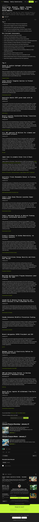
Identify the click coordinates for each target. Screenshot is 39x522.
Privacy (19, 515)
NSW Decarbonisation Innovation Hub (10, 192)
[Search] (25, 2)
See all (4, 501)
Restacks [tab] (8, 462)
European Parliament (6, 271)
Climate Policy (5, 5)
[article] (19, 480)
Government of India (6, 95)
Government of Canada (7, 295)
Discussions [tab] (9, 474)
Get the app (24, 517)
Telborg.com (13, 412)
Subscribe (31, 1)
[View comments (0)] (6, 20)
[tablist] (6, 462)
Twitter (19, 412)
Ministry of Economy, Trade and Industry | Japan (12, 172)
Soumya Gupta (6, 16)
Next (34, 455)
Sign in (36, 1)
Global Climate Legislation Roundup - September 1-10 (14, 477)
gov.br (3, 346)
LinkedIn (23, 412)
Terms (22, 515)
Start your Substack (17, 517)
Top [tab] (3, 474)
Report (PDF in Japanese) (29, 172)
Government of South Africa (8, 408)
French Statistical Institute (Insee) (9, 252)
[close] (28, 485)
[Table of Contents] (1, 261)
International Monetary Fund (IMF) (9, 368)
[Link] (1, 22)
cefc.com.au (4, 113)
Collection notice (26, 515)
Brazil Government (6, 129)
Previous (5, 455)
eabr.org (4, 387)
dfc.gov (3, 152)
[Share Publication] (27, 2)
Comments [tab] (4, 462)
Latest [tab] (6, 474)
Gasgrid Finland (5, 78)
